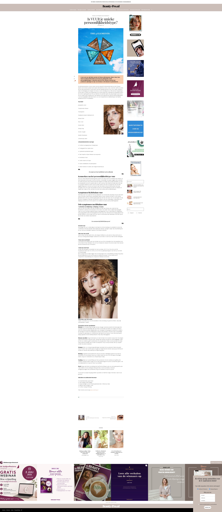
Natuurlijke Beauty (100, 9)
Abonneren (8, 510)
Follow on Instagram (216, 462)
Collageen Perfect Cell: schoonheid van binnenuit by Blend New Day (101, 452)
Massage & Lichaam (82, 9)
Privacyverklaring (17, 510)
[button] (18, 482)
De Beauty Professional (135, 9)
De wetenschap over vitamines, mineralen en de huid (85, 452)
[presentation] (81, 441)
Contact (12, 510)
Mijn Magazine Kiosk (145, 9)
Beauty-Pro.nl (111, 6)
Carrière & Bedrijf (91, 9)
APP (21, 510)
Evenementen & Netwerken (123, 9)
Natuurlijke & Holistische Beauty (102, 15)
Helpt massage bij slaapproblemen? (137, 192)
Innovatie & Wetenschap (110, 9)
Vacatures (3, 510)
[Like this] (74, 81)
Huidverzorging (73, 9)
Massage (94, 15)
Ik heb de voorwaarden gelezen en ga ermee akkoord (208, 504)
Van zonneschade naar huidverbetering (138, 203)
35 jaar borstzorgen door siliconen (116, 451)
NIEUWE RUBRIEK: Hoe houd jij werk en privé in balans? (138, 186)
